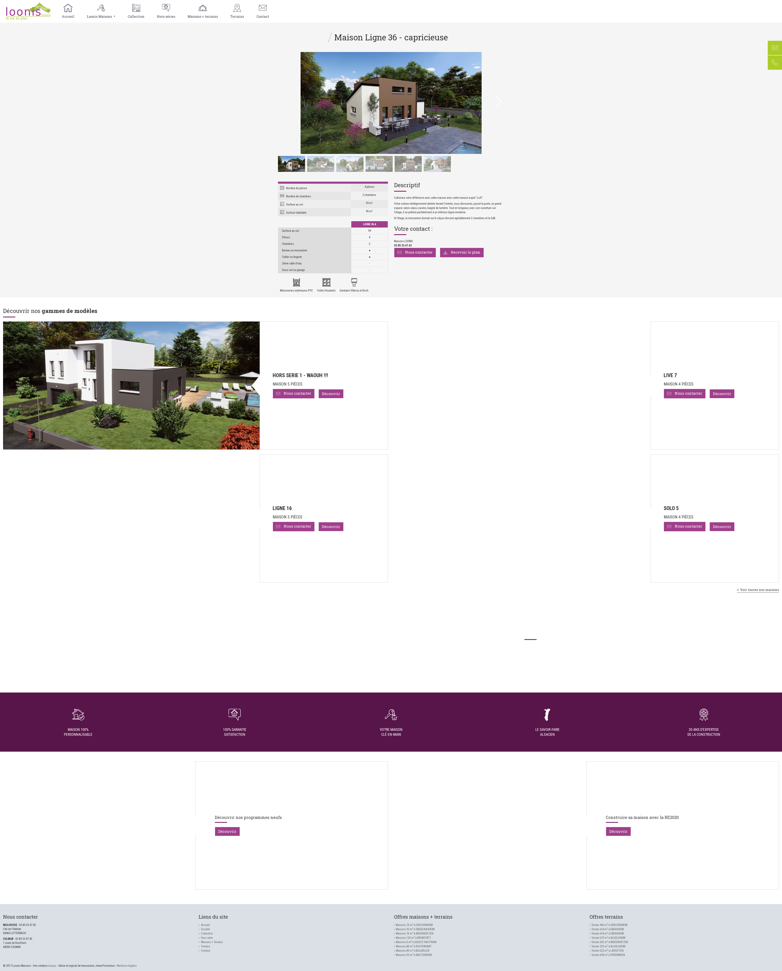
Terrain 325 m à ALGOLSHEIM (608, 946)
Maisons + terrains (203, 16)
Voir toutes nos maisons (759, 590)
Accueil (68, 16)
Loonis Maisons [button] (100, 16)
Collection (136, 16)
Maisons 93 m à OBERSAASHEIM (415, 929)
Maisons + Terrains (212, 942)
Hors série (207, 937)
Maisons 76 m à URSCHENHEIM (414, 925)
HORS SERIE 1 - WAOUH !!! (300, 375)
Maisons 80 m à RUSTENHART (414, 946)
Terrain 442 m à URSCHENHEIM (609, 925)
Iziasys (52, 965)
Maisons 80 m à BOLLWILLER (412, 950)
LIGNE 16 (282, 508)
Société (205, 929)
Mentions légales (127, 965)
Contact (262, 16)
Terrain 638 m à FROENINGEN (608, 955)
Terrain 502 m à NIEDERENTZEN (609, 942)
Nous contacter (418, 252)
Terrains (237, 16)
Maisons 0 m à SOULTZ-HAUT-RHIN (416, 942)
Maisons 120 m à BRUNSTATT (413, 937)
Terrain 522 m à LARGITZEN (607, 950)
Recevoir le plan (465, 252)
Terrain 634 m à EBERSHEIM (607, 929)
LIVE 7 (670, 375)
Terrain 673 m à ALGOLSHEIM (608, 937)
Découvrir (331, 393)
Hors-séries (166, 16)
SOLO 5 (671, 508)
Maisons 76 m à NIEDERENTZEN (414, 933)
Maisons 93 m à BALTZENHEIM (414, 955)
